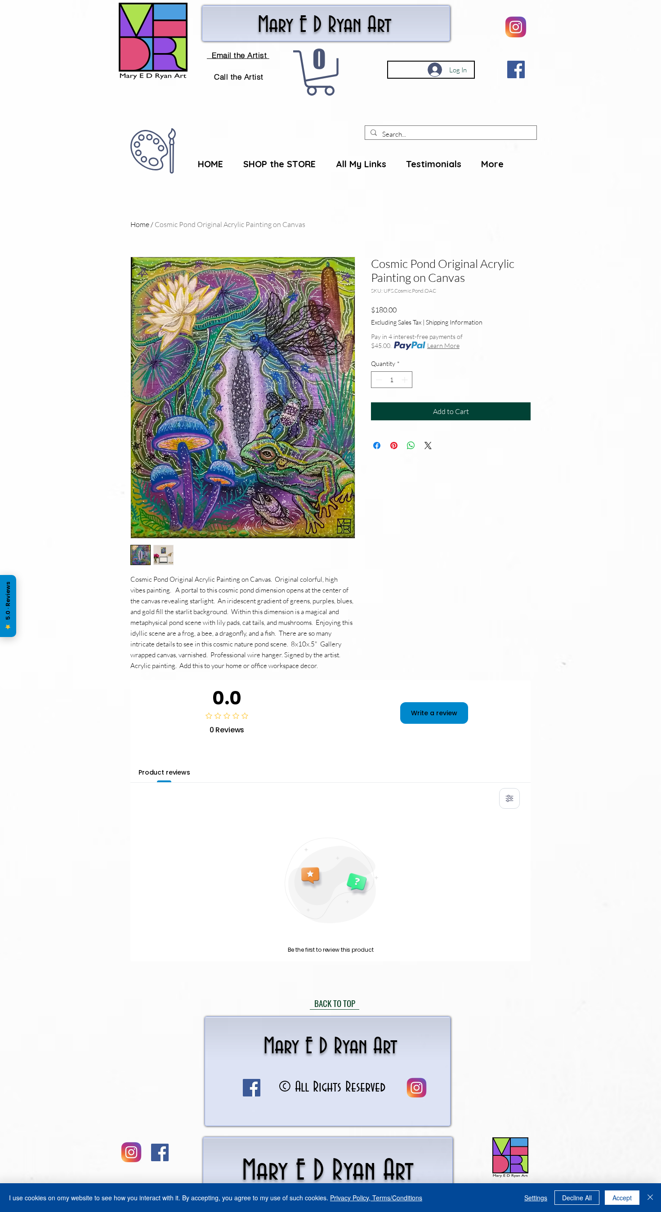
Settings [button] (535, 1197)
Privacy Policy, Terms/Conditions (376, 1197)
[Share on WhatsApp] (411, 445)
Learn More (443, 345)
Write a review (434, 712)
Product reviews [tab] (164, 772)
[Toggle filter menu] (509, 798)
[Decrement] (378, 380)
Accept (622, 1197)
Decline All (577, 1197)
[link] (320, 73)
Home (139, 224)
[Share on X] (428, 445)
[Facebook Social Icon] (516, 69)
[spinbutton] (392, 380)
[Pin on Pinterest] (394, 445)
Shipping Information (454, 322)
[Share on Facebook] (376, 445)
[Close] (650, 1197)
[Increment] (405, 380)
